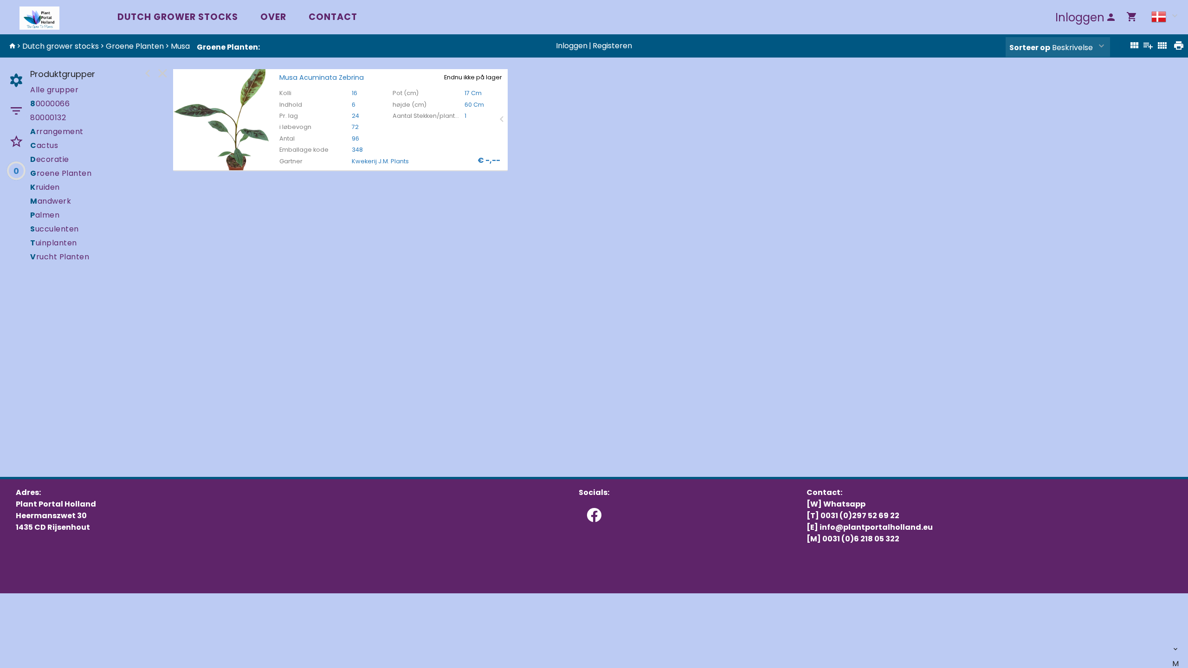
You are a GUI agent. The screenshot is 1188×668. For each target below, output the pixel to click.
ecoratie (49, 159)
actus (44, 145)
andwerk (50, 201)
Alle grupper (54, 89)
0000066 (50, 103)
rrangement (57, 131)
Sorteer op (1029, 47)
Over (273, 17)
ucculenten (54, 229)
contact (333, 17)
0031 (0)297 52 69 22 (859, 515)
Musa (180, 46)
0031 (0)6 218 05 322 (860, 538)
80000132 (48, 117)
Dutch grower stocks (177, 17)
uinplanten (53, 243)
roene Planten (60, 173)
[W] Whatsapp (836, 504)
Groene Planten (135, 46)
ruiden (45, 187)
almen (44, 215)
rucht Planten (59, 256)
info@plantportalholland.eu (876, 527)
